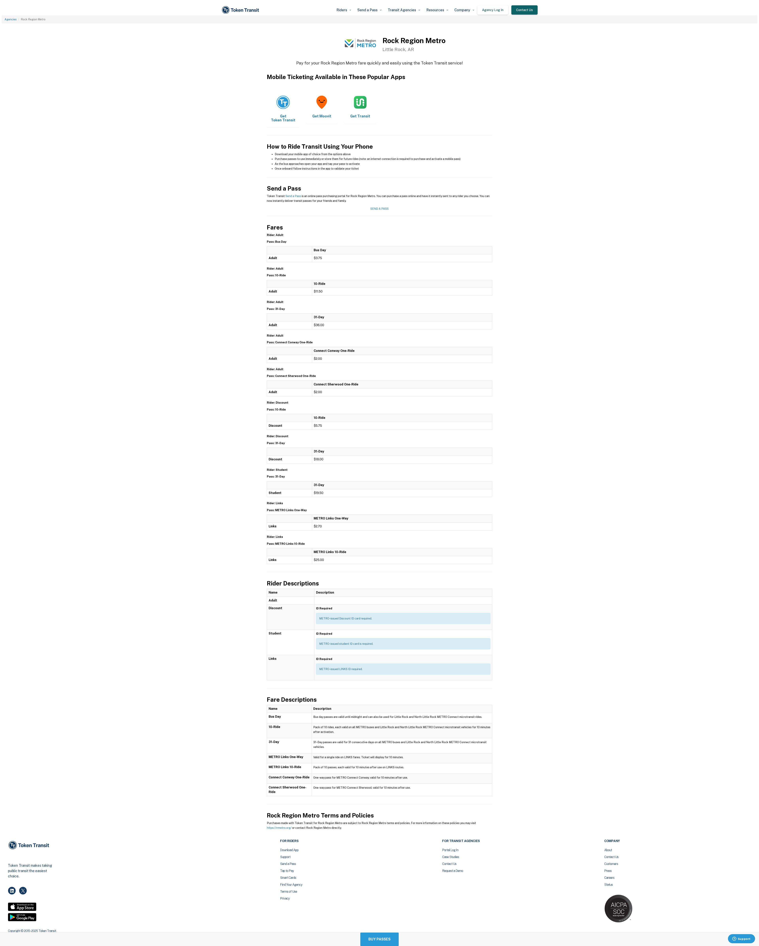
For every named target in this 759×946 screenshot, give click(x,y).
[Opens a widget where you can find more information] (741, 939)
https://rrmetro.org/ (279, 827)
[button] (343, 10)
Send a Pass (293, 196)
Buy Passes (379, 939)
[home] (241, 10)
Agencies (11, 19)
